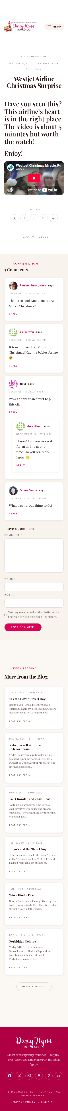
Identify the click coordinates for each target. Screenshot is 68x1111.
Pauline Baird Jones (33, 285)
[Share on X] (14, 218)
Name (9, 579)
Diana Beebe (28, 490)
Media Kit (48, 1102)
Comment (13, 535)
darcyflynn (27, 332)
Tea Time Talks (47, 64)
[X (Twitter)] (19, 1076)
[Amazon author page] (39, 1076)
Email (10, 596)
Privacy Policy (24, 1102)
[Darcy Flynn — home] (20, 26)
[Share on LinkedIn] (34, 218)
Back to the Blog (34, 57)
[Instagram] (29, 1076)
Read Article (20, 722)
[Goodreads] (49, 1076)
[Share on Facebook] (24, 218)
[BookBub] (58, 1076)
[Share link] (54, 218)
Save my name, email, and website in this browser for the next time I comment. (34, 614)
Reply (13, 314)
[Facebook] (9, 1076)
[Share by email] (44, 218)
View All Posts (34, 987)
